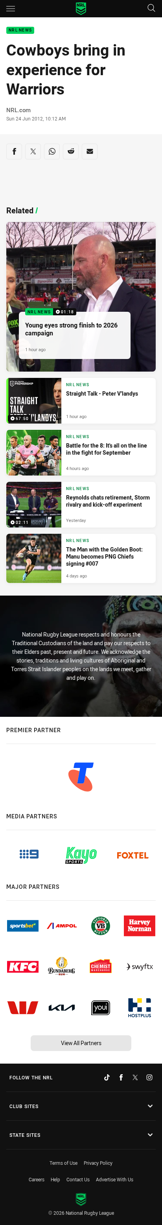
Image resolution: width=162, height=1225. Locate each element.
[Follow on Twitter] (135, 1077)
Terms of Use (63, 1163)
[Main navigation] (10, 8)
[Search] (151, 8)
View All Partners (81, 1043)
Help (55, 1179)
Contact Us (78, 1179)
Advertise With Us (114, 1179)
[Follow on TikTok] (107, 1077)
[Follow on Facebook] (121, 1077)
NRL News (20, 30)
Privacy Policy (98, 1163)
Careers (36, 1179)
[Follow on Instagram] (149, 1077)
